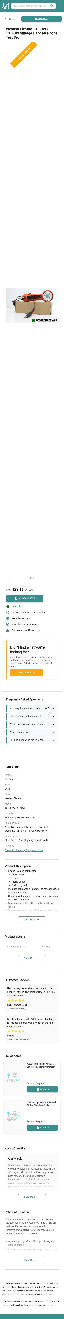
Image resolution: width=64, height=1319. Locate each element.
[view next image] (54, 578)
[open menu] (59, 6)
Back (11, 19)
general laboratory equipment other (24, 850)
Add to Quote (42, 19)
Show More (29, 919)
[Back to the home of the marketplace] (6, 6)
